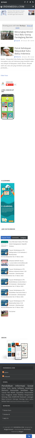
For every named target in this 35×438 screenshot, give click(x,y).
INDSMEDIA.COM (19, 427)
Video (9, 397)
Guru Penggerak (7, 395)
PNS (8, 392)
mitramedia (27, 429)
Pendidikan (7, 385)
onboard (7, 376)
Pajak (8, 401)
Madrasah (23, 397)
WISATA (18, 57)
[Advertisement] (18, 17)
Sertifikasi (24, 390)
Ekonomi (5, 390)
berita (14, 388)
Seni (28, 401)
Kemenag (4, 397)
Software (20, 388)
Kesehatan (29, 388)
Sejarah (17, 40)
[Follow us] (30, 2)
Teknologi (22, 399)
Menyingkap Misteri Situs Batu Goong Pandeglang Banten (24, 34)
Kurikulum (8, 399)
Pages (4, 2)
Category (23, 237)
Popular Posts (6, 237)
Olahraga (15, 399)
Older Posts (4, 75)
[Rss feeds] (33, 2)
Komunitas (14, 390)
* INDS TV (5, 418)
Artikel (15, 395)
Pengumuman (28, 395)
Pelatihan (21, 395)
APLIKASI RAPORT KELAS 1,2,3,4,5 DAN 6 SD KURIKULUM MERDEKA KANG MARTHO (18, 263)
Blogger (21, 431)
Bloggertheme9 (8, 429)
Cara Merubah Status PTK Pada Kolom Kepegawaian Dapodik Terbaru (18, 244)
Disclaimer (12, 311)
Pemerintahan (28, 392)
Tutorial (4, 392)
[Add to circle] (27, 2)
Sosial (30, 385)
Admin (6, 372)
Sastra (31, 399)
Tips (31, 390)
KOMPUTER (15, 397)
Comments (15, 237)
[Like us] (25, 2)
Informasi (20, 385)
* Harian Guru (6, 410)
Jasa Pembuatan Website (20, 401)
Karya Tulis (6, 388)
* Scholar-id (6, 414)
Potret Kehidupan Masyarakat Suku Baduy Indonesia (23, 51)
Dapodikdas (20, 392)
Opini (27, 399)
